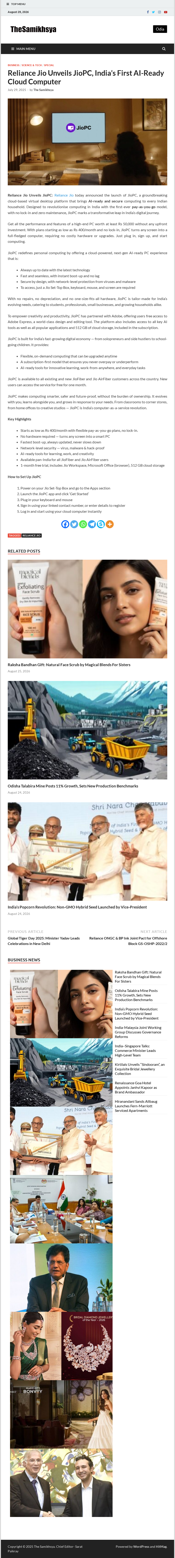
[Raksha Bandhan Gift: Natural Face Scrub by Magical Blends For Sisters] (87, 659)
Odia (160, 29)
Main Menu (25, 49)
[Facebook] (148, 12)
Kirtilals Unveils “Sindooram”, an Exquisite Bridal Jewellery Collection (140, 1069)
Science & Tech (32, 65)
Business (13, 65)
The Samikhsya (43, 90)
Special (49, 65)
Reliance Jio (64, 195)
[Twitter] (153, 12)
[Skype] (101, 524)
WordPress (141, 1546)
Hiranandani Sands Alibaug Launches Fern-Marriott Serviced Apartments (136, 1106)
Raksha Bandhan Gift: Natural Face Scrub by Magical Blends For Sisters (69, 664)
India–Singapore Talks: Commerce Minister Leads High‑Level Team (135, 1050)
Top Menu (18, 4)
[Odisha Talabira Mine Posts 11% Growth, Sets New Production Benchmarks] (87, 781)
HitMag (161, 1546)
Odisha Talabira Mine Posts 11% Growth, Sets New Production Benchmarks (73, 786)
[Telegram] (92, 524)
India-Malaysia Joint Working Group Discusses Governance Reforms (138, 1032)
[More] (110, 524)
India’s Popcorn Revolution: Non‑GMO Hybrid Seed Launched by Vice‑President (77, 907)
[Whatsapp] (83, 524)
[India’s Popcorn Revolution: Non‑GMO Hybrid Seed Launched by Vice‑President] (87, 902)
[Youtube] (165, 12)
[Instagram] (159, 12)
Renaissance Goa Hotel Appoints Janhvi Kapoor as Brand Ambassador (136, 1087)
